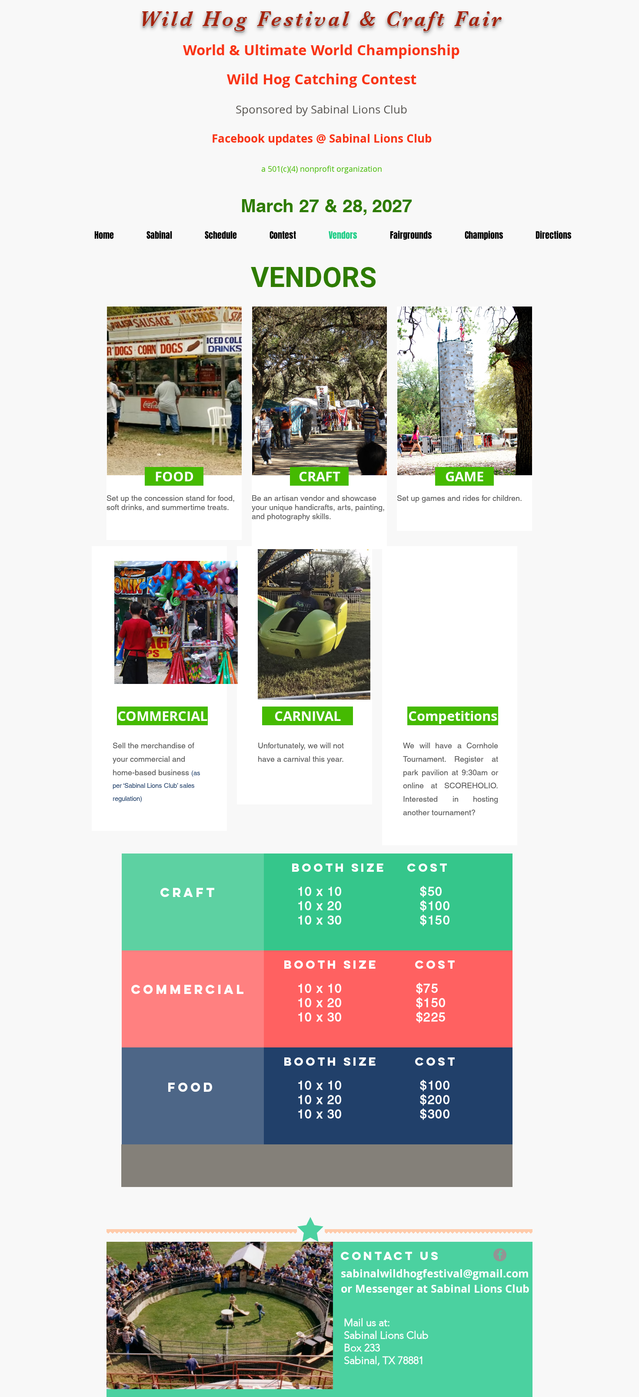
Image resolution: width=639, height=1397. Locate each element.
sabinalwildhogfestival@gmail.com (435, 1273)
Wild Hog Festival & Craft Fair (321, 19)
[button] (174, 476)
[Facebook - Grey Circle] (499, 1254)
